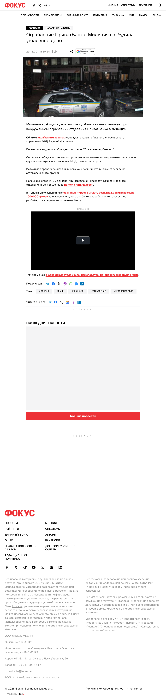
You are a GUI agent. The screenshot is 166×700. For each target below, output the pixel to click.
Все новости (30, 15)
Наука (143, 15)
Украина (118, 15)
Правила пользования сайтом (21, 547)
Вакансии (52, 540)
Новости (11, 523)
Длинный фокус (17, 534)
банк (61, 291)
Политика (100, 15)
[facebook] (7, 567)
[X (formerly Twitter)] (40, 5)
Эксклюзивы (53, 15)
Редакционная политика (16, 557)
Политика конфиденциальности (105, 688)
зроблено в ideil (15, 694)
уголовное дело (124, 291)
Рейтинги (145, 5)
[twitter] (15, 567)
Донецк (45, 291)
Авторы (50, 534)
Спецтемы (128, 5)
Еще (155, 15)
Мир (131, 15)
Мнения (112, 5)
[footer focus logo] (20, 513)
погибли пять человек (78, 184)
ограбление (99, 291)
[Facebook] (34, 5)
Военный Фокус (77, 15)
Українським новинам (51, 137)
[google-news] (51, 567)
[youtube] (33, 567)
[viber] (42, 567)
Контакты (136, 688)
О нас (9, 540)
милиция (78, 291)
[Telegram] (45, 5)
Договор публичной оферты (60, 547)
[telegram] (24, 567)
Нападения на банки (58, 28)
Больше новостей (83, 416)
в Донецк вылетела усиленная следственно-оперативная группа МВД (92, 274)
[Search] (159, 5)
